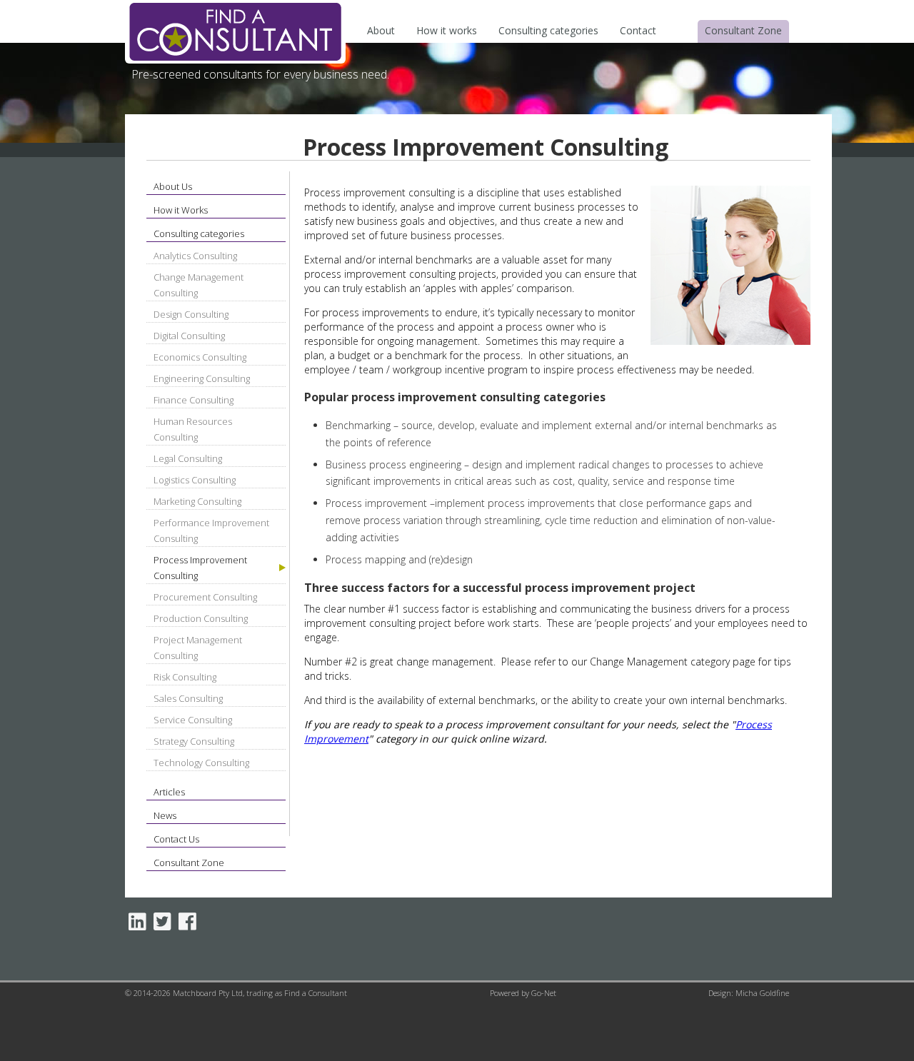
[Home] (235, 59)
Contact (638, 30)
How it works (446, 30)
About (381, 30)
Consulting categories (548, 30)
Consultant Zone (743, 30)
